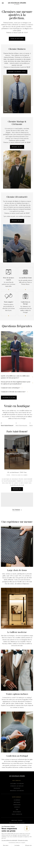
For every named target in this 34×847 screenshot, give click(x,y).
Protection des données (17, 822)
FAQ (17, 809)
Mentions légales (17, 820)
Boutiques (17, 802)
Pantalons (17, 788)
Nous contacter (17, 814)
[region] (17, 425)
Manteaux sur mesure (17, 790)
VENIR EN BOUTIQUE (17, 38)
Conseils (17, 807)
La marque (17, 800)
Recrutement (17, 811)
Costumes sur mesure (17, 783)
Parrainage (17, 804)
